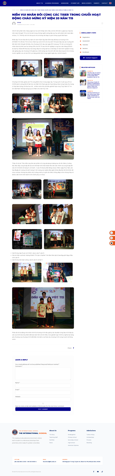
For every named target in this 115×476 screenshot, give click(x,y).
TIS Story (52, 434)
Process (89, 440)
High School (71, 442)
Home (13, 10)
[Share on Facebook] (73, 348)
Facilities (51, 440)
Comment (18, 366)
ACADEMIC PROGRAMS (52, 3)
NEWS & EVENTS (87, 3)
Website (17, 396)
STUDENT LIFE (75, 3)
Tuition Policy (90, 434)
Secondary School (73, 440)
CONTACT (105, 3)
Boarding (89, 442)
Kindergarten (71, 434)
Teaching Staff (53, 437)
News (17, 10)
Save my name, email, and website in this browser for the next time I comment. (39, 406)
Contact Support (91, 58)
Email (17, 389)
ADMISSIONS (65, 3)
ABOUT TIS (39, 3)
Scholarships (90, 437)
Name (17, 383)
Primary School (72, 437)
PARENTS (96, 3)
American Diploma (73, 445)
